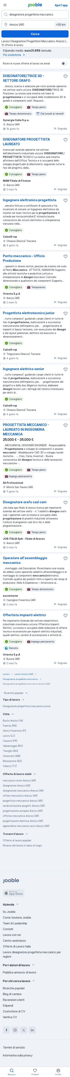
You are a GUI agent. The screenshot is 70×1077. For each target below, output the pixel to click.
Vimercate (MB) (11, 755)
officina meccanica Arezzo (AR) (21, 815)
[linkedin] (32, 1030)
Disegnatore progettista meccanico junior (26, 706)
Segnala (62, 128)
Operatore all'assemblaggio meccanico (25, 560)
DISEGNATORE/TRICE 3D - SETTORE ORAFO (23, 78)
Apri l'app (61, 5)
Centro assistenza (14, 940)
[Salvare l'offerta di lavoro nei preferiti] (65, 76)
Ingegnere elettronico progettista (29, 200)
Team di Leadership (15, 923)
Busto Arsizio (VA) (13, 720)
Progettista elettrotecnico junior (29, 313)
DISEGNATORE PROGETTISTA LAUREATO (26, 141)
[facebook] (6, 1030)
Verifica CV (10, 1017)
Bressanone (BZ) (12, 761)
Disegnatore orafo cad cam (24, 502)
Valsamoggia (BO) (13, 745)
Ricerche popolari (13, 692)
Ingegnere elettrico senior (23, 369)
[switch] (64, 63)
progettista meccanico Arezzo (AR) (23, 800)
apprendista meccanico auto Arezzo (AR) (26, 825)
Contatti (8, 929)
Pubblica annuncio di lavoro (19, 972)
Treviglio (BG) (10, 750)
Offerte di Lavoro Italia (17, 946)
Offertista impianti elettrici (24, 615)
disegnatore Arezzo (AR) (16, 785)
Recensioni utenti (13, 1000)
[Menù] (5, 5)
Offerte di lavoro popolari (17, 840)
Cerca (35, 34)
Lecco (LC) (9, 735)
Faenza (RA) (10, 725)
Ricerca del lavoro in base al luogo (22, 845)
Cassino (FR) (10, 740)
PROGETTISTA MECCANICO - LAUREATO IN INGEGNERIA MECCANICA (26, 429)
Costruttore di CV (14, 1011)
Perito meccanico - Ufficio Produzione (24, 258)
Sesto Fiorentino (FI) (14, 730)
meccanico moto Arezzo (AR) (19, 780)
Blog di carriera (12, 994)
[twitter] (23, 1030)
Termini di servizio (14, 1047)
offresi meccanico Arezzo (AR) (20, 795)
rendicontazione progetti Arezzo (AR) (24, 805)
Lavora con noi (12, 935)
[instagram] (15, 1030)
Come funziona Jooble (17, 917)
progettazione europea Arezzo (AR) (23, 810)
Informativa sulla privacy (17, 1055)
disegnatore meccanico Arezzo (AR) (23, 790)
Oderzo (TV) (10, 766)
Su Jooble (9, 912)
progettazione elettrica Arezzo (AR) (23, 820)
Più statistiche (12, 55)
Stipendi (8, 1005)
